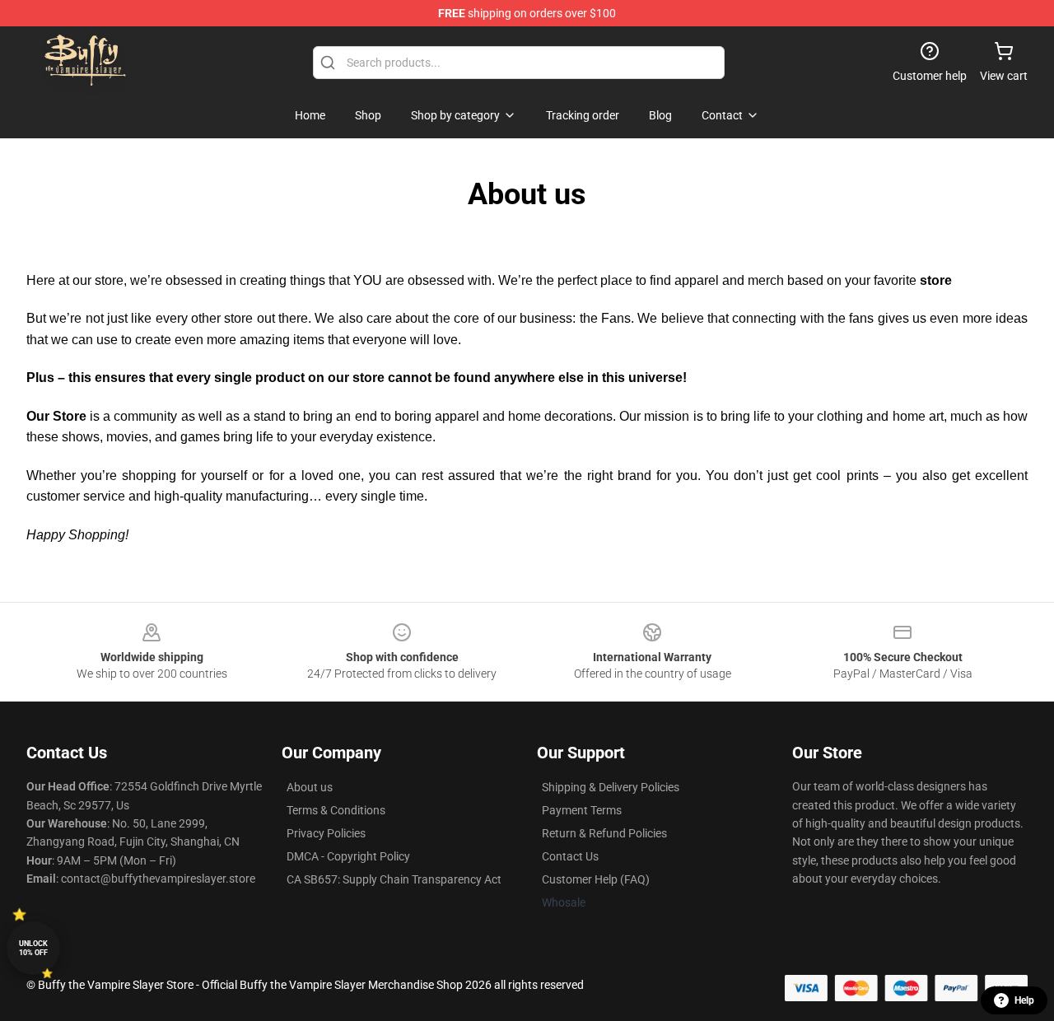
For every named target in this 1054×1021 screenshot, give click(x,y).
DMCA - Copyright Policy (348, 856)
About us (310, 787)
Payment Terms (582, 810)
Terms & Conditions (336, 810)
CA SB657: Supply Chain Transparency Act (394, 879)
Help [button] (1024, 1000)
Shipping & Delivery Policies (610, 787)
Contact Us (570, 856)
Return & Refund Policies (604, 833)
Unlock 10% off (33, 948)
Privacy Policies (326, 833)
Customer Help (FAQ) (596, 879)
